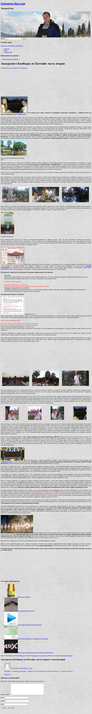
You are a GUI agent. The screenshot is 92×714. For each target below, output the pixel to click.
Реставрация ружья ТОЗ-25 (26, 611)
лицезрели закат (6, 462)
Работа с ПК (8, 52)
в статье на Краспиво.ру (45, 545)
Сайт (2, 704)
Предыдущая (5, 59)
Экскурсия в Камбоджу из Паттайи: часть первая (33, 638)
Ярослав (24, 68)
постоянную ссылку (66, 655)
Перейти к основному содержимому (12, 46)
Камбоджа (35, 655)
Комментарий (5, 694)
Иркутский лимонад (24, 597)
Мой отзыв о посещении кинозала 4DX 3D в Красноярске (35, 652)
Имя (2, 697)
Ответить (7, 674)
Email (3, 701)
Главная (6, 49)
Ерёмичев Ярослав (13, 3)
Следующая (15, 59)
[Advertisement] (46, 82)
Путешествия (43, 655)
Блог (5, 50)
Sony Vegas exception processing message (30, 625)
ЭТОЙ (19, 114)
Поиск (3, 38)
